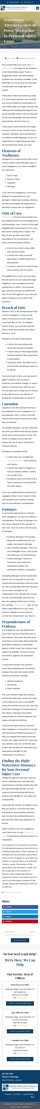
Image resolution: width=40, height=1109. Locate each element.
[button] (37, 8)
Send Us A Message (10, 1077)
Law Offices (17, 1094)
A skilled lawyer (20, 605)
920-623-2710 (22, 1053)
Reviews (8, 1094)
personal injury (23, 58)
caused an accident (15, 461)
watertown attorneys (13, 892)
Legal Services (28, 1094)
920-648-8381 (21, 1025)
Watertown (31, 58)
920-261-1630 (22, 998)
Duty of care (7, 217)
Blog (32, 1097)
